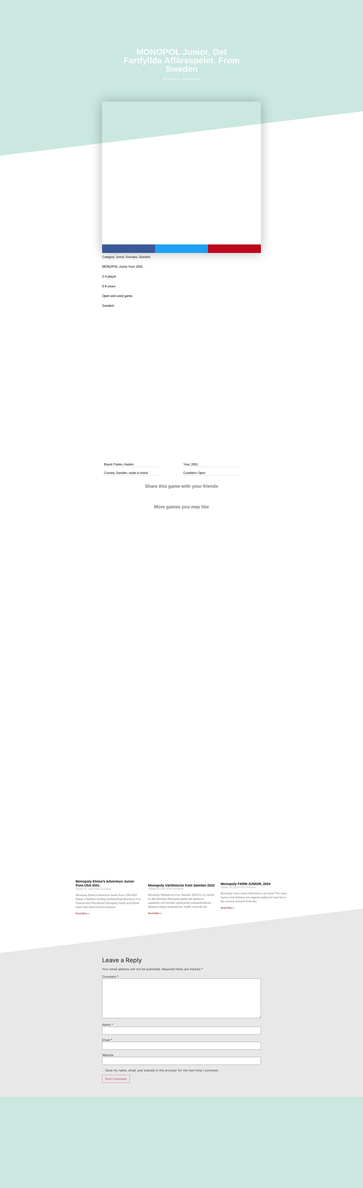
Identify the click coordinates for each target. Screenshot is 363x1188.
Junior (120, 257)
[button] (54, 12)
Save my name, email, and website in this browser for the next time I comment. (162, 1070)
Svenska (131, 257)
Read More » (82, 913)
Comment (110, 976)
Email (107, 1039)
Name (107, 1024)
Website (107, 1055)
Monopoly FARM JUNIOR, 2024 (246, 884)
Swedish (144, 257)
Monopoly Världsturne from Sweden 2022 (181, 885)
